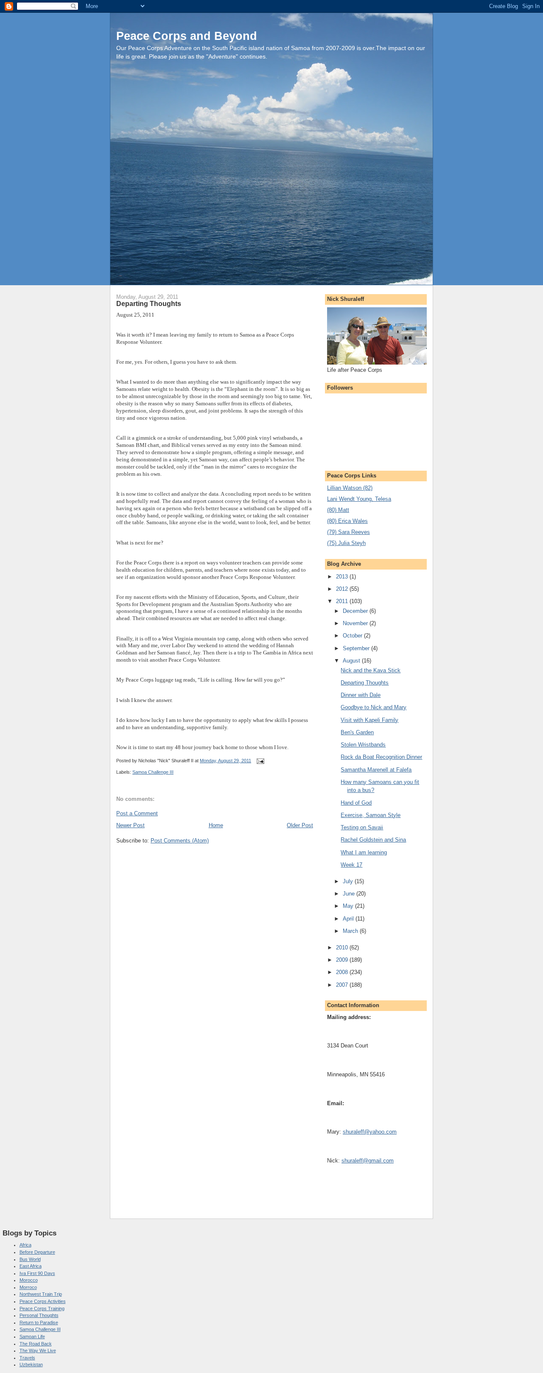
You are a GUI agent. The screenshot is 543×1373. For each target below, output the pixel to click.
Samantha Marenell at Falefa (376, 770)
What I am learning (364, 852)
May (349, 906)
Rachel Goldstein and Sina (373, 840)
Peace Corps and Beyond (186, 35)
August (352, 660)
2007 (343, 985)
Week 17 (351, 865)
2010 (343, 947)
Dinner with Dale (361, 695)
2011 (343, 601)
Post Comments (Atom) (180, 840)
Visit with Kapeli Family (369, 720)
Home (216, 825)
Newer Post (130, 825)
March (351, 931)
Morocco (29, 1280)
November (356, 623)
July (349, 881)
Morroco (28, 1287)
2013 (343, 576)
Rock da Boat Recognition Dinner (381, 757)
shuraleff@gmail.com (367, 1160)
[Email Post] (259, 760)
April (349, 918)
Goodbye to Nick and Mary (373, 707)
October (353, 635)
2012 (343, 589)
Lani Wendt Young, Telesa (359, 499)
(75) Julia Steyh (346, 543)
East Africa (31, 1266)
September (357, 648)
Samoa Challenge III (153, 772)
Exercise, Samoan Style (370, 815)
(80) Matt (338, 510)
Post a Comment (137, 813)
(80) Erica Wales (347, 521)
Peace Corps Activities (43, 1301)
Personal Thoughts (39, 1315)
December (356, 611)
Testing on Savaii (362, 827)
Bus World (30, 1259)
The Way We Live (38, 1350)
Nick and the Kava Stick (370, 670)
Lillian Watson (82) (349, 488)
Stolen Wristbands (363, 744)
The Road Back (36, 1343)
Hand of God (356, 803)
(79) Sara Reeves (348, 532)
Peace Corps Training (42, 1308)
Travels (27, 1357)
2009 (343, 960)
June (349, 893)
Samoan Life (32, 1336)
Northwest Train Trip (41, 1294)
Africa (25, 1244)
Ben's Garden (357, 732)
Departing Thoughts (365, 682)
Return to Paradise (39, 1322)
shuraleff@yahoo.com (370, 1132)
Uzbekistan (31, 1364)
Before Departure (37, 1252)
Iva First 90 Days (37, 1273)
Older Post (300, 825)
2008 (343, 972)
